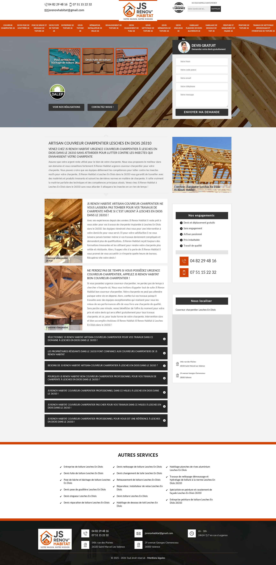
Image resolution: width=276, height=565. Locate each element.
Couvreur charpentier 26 (8, 26)
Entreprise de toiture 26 (67, 26)
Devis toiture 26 (80, 28)
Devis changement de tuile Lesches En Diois (139, 473)
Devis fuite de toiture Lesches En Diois (83, 473)
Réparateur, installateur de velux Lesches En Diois (140, 488)
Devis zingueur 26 (178, 28)
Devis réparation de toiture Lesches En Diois (86, 503)
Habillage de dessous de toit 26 (211, 28)
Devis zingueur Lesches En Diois (80, 496)
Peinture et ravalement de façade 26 (228, 28)
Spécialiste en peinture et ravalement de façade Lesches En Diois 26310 (191, 491)
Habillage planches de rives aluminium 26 (194, 28)
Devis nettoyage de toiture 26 (148, 28)
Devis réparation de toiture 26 (164, 28)
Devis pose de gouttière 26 (23, 26)
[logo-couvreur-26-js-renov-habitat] (138, 10)
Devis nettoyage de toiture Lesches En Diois (139, 467)
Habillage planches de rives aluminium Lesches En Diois (190, 469)
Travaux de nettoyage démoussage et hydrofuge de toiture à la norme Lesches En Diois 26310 (192, 480)
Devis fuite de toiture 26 (54, 28)
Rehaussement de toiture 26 (114, 26)
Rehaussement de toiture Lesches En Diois (138, 480)
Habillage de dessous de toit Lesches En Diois (137, 504)
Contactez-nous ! (103, 107)
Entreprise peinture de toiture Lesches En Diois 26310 (191, 501)
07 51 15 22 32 (82, 4)
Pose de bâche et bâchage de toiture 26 (39, 28)
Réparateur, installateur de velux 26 (95, 28)
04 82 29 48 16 (57, 4)
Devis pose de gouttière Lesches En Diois (85, 489)
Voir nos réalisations (66, 107)
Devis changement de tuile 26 (131, 28)
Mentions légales (156, 558)
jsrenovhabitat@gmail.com (66, 10)
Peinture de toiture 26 (244, 26)
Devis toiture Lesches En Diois (132, 496)
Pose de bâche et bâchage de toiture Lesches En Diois (87, 482)
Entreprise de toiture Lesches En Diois (83, 467)
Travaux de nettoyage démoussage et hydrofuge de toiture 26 (263, 28)
